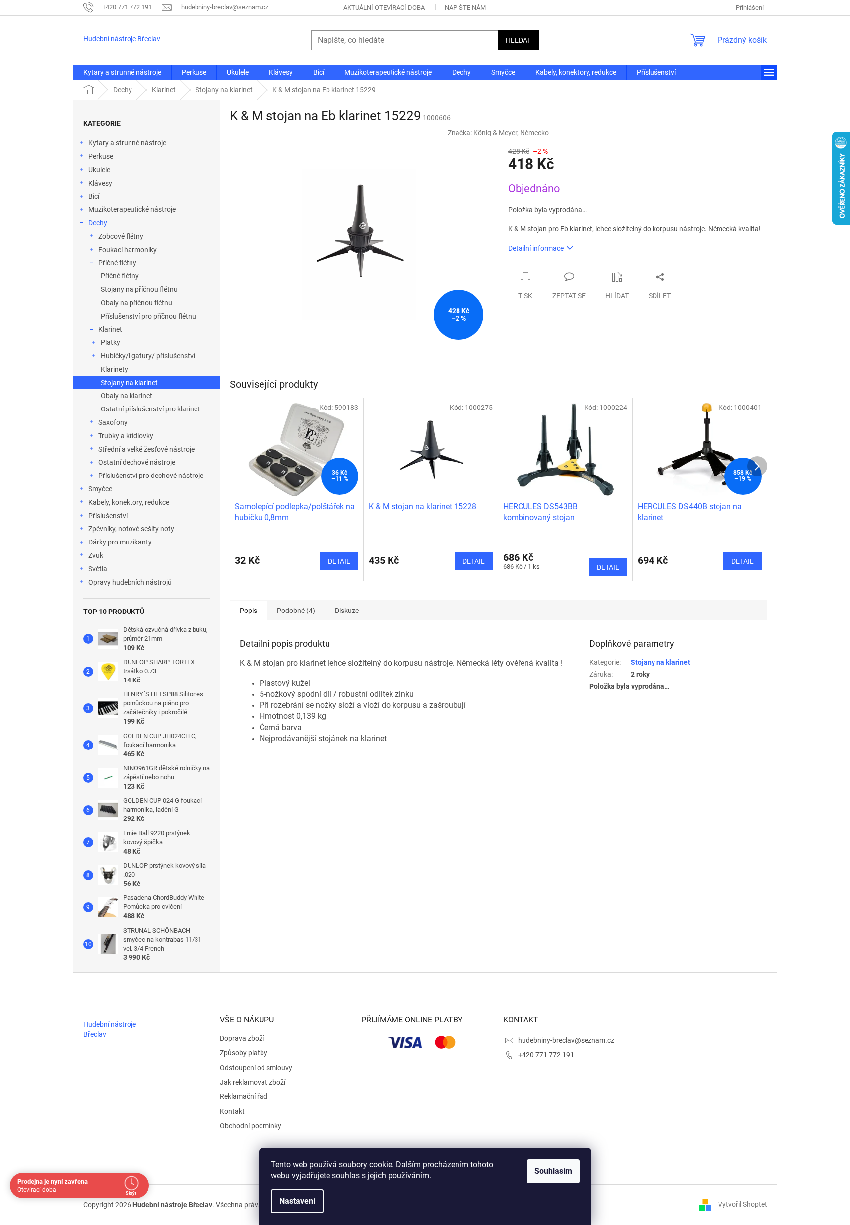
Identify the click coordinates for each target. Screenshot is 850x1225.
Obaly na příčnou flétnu (136, 303)
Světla (97, 569)
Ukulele (99, 170)
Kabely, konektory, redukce (128, 502)
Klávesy (100, 183)
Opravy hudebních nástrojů (130, 582)
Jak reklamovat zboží (252, 1082)
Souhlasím (553, 1171)
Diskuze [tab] (347, 610)
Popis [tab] (248, 610)
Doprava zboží (242, 1038)
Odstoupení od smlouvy (256, 1068)
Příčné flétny (117, 263)
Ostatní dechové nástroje (136, 462)
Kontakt (232, 1111)
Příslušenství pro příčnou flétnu (148, 316)
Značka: (498, 132)
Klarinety (114, 369)
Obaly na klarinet (126, 396)
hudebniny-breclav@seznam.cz (566, 1040)
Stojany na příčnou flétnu (139, 289)
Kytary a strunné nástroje (127, 143)
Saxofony (113, 422)
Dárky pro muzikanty (120, 542)
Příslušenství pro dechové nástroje (150, 475)
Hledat (518, 40)
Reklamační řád (243, 1096)
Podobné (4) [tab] (296, 610)
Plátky (110, 342)
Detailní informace (536, 248)
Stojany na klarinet (129, 383)
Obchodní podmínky (250, 1126)
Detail (339, 561)
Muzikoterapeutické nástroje (132, 209)
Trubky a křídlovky (125, 436)
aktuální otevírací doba (384, 7)
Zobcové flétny (120, 236)
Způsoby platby (243, 1053)
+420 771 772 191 (546, 1055)
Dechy (97, 223)
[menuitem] (122, 72)
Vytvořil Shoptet (742, 1204)
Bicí (93, 196)
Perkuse (100, 156)
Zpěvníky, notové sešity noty (131, 529)
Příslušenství (108, 516)
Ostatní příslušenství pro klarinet (150, 409)
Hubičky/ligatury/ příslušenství (148, 356)
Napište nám (465, 7)
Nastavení (297, 1201)
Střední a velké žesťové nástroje (146, 449)
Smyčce (100, 489)
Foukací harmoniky (127, 250)
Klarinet (110, 329)
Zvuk (95, 555)
